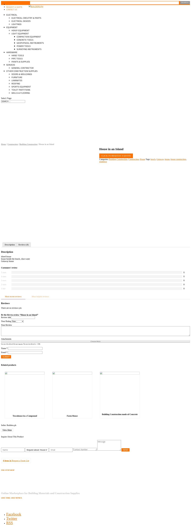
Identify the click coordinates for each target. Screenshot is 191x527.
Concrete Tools (25, 39)
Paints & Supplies (20, 61)
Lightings (16, 24)
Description (10, 245)
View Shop (7, 430)
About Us (9, 480)
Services (10, 64)
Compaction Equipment (29, 36)
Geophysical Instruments (30, 43)
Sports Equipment (21, 86)
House (142, 159)
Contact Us (11, 9)
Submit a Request (12, 485)
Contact (9, 488)
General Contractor (22, 68)
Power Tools (24, 46)
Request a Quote (14, 7)
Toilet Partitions (20, 89)
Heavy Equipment (20, 30)
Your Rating (6, 321)
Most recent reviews (13, 296)
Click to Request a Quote (116, 156)
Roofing (15, 83)
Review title (6, 317)
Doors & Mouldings (21, 74)
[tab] (9, 244)
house (167, 159)
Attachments (6, 339)
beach (153, 159)
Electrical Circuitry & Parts (26, 18)
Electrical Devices (21, 21)
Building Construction (28, 144)
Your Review (6, 325)
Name (4, 348)
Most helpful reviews (40, 296)
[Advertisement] (95, 123)
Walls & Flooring (20, 93)
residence (103, 162)
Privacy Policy (11, 483)
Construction (13, 144)
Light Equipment (20, 33)
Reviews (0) (23, 245)
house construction (178, 159)
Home (3, 144)
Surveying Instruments (29, 49)
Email (4, 352)
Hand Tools (17, 55)
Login (8, 4)
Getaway (160, 159)
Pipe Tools (17, 58)
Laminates (16, 80)
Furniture (16, 77)
